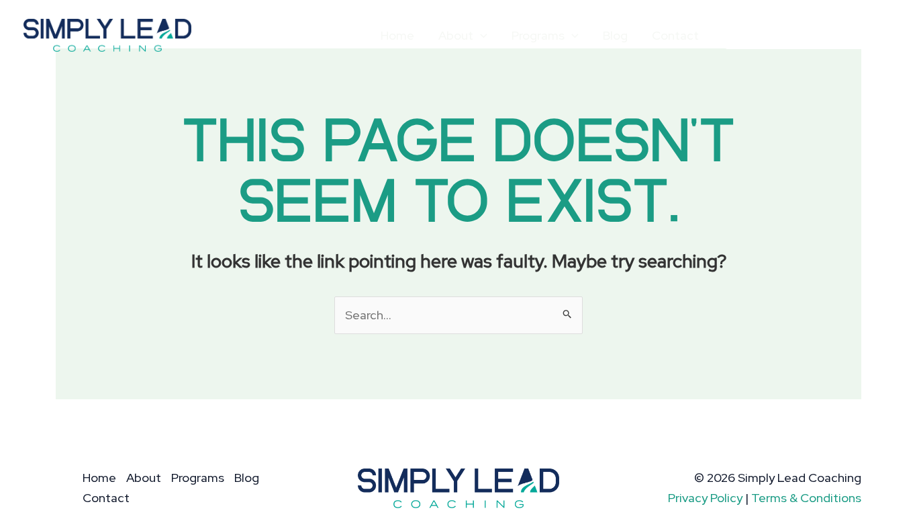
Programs (538, 35)
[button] (480, 35)
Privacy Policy (705, 497)
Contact (675, 35)
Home (397, 35)
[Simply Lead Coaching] (107, 34)
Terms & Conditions (806, 497)
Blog (615, 35)
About (455, 35)
